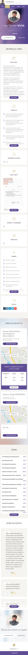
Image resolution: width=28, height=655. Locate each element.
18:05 (22, 377)
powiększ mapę (14, 355)
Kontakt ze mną (21, 37)
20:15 (22, 380)
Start (2, 6)
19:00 (6, 377)
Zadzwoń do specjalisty (11, 343)
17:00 (14, 377)
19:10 (14, 380)
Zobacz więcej (14, 97)
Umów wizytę (15, 653)
